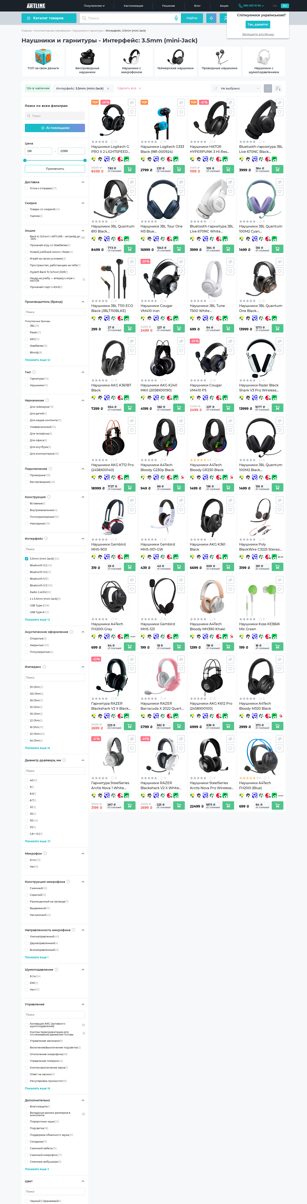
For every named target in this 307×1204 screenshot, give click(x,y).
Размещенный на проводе (49, 901)
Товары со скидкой (45, 209)
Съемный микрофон (46, 1155)
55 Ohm (36, 687)
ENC (34, 982)
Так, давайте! (258, 24)
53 (33, 827)
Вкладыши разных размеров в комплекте (57, 1114)
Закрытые (39, 645)
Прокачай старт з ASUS (46, 287)
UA (275, 5)
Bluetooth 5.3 (41, 585)
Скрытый (38, 894)
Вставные (37, 503)
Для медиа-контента (45, 420)
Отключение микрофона (48, 1054)
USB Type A (39, 612)
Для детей (38, 413)
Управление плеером (46, 1060)
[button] (55, 128)
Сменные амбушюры (45, 1161)
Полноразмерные (44, 516)
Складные (38, 1141)
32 (33, 807)
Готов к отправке (43, 188)
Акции (224, 5)
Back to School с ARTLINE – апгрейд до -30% (57, 237)
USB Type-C (39, 605)
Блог (197, 5)
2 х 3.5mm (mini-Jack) (45, 598)
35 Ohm (36, 707)
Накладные (40, 523)
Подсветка (39, 1128)
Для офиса (38, 440)
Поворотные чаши (44, 1121)
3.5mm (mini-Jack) (44, 558)
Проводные (40, 475)
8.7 (33, 800)
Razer (35, 332)
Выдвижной (40, 908)
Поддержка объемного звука (51, 1134)
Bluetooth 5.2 (41, 565)
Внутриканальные (43, 510)
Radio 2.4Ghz (40, 592)
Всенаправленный (44, 949)
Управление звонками (46, 1040)
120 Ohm (36, 693)
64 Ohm (36, 740)
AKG (34, 339)
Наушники (39, 385)
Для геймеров (41, 406)
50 (34, 820)
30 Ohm (36, 713)
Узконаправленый (44, 936)
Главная (27, 30)
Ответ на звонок (42, 1074)
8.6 (33, 793)
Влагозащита (40, 1106)
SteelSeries (38, 345)
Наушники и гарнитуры (87, 30)
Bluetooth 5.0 (40, 572)
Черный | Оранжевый (45, 1201)
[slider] (25, 160)
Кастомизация (133, 5)
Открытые (38, 638)
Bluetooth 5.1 (39, 578)
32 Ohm (37, 733)
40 (33, 780)
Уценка (36, 215)
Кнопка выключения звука (49, 1067)
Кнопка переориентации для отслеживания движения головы (57, 1033)
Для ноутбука (40, 447)
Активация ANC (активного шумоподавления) (57, 1025)
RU (285, 5)
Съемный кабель (43, 1148)
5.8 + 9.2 (36, 833)
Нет (34, 866)
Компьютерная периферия (52, 30)
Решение (168, 5)
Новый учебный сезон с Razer (51, 251)
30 (33, 813)
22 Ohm (36, 720)
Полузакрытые (41, 651)
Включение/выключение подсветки (55, 1047)
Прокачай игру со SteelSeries (50, 245)
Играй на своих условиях (48, 258)
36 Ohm (36, 700)
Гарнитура (39, 378)
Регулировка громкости (48, 1081)
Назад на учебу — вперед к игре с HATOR (57, 279)
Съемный (38, 888)
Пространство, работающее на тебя (55, 265)
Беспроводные (42, 481)
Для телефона (41, 433)
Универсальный (43, 426)
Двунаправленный (44, 943)
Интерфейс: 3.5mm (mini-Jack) (126, 30)
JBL (34, 325)
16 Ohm (36, 727)
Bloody (36, 352)
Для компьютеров (44, 453)
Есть (35, 859)
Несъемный (40, 914)
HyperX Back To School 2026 (49, 272)
